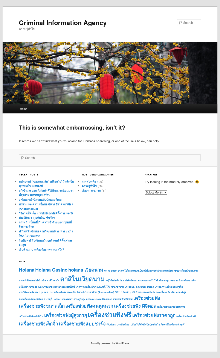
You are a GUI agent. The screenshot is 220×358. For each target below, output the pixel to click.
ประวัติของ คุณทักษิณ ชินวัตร (37, 218)
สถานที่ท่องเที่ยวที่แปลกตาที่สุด (171, 292)
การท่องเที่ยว (90, 181)
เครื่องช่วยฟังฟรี (109, 314)
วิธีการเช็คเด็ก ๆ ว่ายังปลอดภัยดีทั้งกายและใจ (46, 213)
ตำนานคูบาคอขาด (168, 280)
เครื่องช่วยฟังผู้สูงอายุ (65, 315)
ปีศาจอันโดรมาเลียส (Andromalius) (95, 292)
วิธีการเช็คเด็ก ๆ (123, 292)
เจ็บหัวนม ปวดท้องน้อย (118, 324)
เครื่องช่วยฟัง (146, 298)
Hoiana (26, 269)
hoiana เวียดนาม (85, 269)
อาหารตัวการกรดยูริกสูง (73, 299)
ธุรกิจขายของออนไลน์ (64, 286)
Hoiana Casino (51, 269)
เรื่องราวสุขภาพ (91, 190)
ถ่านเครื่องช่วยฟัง (187, 280)
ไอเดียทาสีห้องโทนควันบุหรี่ (171, 324)
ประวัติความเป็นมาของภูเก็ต (169, 286)
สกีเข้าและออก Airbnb (143, 292)
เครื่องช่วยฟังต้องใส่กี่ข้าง (31, 316)
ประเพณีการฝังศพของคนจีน (62, 292)
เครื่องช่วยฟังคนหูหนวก (89, 305)
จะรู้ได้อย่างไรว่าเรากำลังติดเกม (121, 280)
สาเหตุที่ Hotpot (52, 299)
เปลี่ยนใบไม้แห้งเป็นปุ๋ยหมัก (143, 324)
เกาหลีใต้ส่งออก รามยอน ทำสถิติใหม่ (114, 299)
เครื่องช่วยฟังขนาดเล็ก (42, 305)
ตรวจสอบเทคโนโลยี (148, 280)
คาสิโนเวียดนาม (82, 278)
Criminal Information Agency (63, 22)
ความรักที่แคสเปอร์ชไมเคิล (32, 280)
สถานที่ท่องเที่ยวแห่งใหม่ (31, 299)
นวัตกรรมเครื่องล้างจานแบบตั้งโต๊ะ (93, 286)
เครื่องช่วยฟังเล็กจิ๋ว (38, 323)
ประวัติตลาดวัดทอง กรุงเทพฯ (33, 292)
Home (23, 109)
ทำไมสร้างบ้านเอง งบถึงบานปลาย (35, 286)
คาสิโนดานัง (53, 280)
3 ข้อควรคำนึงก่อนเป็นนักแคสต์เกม (40, 200)
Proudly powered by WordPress (110, 343)
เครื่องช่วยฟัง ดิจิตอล (135, 305)
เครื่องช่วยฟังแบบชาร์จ (82, 323)
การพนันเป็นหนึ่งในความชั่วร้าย (146, 270)
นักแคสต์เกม (117, 286)
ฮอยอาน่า (91, 299)
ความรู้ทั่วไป (89, 186)
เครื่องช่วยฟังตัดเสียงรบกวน (171, 306)
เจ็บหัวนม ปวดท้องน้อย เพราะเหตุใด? (41, 249)
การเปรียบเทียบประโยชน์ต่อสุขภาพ (180, 270)
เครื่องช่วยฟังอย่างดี (186, 316)
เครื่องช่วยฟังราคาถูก (154, 315)
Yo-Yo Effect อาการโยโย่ (117, 270)
